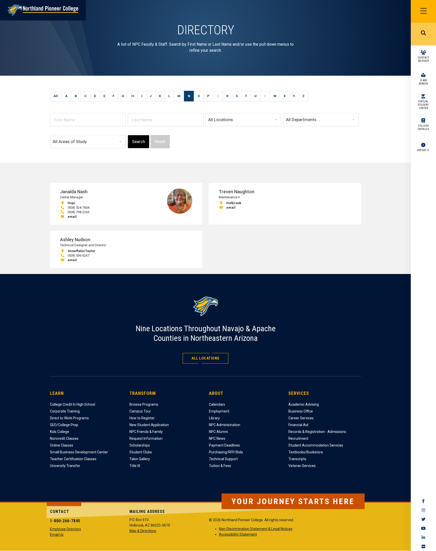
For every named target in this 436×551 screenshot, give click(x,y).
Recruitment (298, 438)
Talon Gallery (139, 459)
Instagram (423, 510)
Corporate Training (65, 411)
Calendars (217, 404)
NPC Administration (224, 425)
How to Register (142, 418)
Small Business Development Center (79, 452)
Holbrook (233, 203)
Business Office (300, 411)
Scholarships (139, 445)
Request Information (145, 438)
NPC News (217, 438)
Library (214, 418)
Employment (219, 411)
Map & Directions (142, 531)
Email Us (57, 535)
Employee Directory (65, 529)
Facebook (423, 501)
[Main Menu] (423, 11)
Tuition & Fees (220, 466)
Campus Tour (140, 411)
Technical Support (223, 459)
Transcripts (297, 459)
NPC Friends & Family (146, 432)
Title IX (134, 466)
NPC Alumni (218, 432)
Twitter (423, 519)
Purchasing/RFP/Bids (226, 452)
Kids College (59, 432)
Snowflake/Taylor (81, 251)
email (72, 216)
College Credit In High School (72, 404)
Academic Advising (303, 404)
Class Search (423, 82)
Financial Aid (298, 425)
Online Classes (61, 445)
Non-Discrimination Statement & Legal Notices (255, 529)
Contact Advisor (423, 59)
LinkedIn (423, 537)
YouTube (423, 528)
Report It (423, 150)
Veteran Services (302, 466)
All (55, 96)
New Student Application (149, 425)
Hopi (71, 203)
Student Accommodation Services (315, 445)
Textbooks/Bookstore (305, 452)
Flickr (423, 546)
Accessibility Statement (238, 534)
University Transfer (65, 466)
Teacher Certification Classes (73, 459)
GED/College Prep (64, 425)
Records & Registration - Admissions (317, 432)
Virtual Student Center (423, 105)
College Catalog (423, 127)
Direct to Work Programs (69, 418)
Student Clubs (140, 452)
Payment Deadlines (224, 445)
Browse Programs (143, 404)
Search (423, 34)
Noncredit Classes (64, 438)
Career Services (301, 418)
